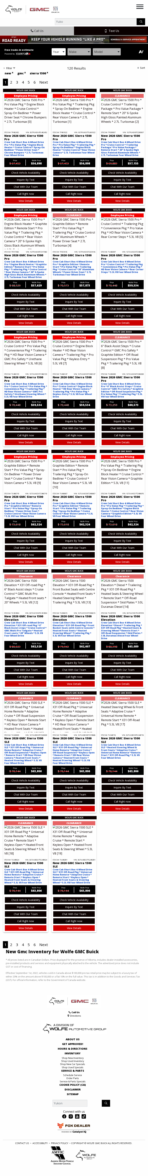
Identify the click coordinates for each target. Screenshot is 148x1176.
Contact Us (22, 1143)
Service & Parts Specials (73, 1081)
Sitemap (73, 1094)
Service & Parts (72, 1070)
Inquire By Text (25, 179)
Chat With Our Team (26, 186)
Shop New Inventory (73, 1058)
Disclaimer (73, 1089)
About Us (73, 1039)
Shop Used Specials (72, 1067)
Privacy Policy (59, 1143)
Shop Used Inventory (72, 1061)
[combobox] (58, 52)
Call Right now (25, 193)
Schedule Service (72, 1075)
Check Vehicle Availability (25, 172)
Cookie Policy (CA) (72, 1084)
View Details (26, 201)
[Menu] (140, 7)
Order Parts (72, 1078)
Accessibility (40, 1143)
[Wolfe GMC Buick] (33, 9)
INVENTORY (72, 1053)
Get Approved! (72, 1044)
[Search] (141, 21)
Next (43, 82)
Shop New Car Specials (72, 1064)
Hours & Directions (72, 1048)
